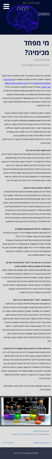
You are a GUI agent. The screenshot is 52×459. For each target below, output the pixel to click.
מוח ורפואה (37, 431)
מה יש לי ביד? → (7, 443)
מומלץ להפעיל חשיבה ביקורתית (22, 434)
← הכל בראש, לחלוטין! (42, 443)
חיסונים (37, 434)
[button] (4, 8)
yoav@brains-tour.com (36, 64)
